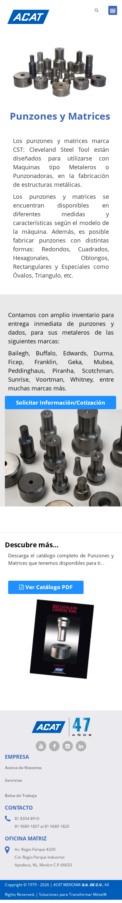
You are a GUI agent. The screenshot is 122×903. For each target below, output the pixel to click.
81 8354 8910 (27, 818)
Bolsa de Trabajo (21, 795)
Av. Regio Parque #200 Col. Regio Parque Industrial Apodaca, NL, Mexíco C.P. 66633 (43, 857)
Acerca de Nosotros (23, 767)
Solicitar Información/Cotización (60, 402)
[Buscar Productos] (97, 10)
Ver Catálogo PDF (48, 587)
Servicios (13, 780)
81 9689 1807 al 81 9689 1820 (42, 826)
